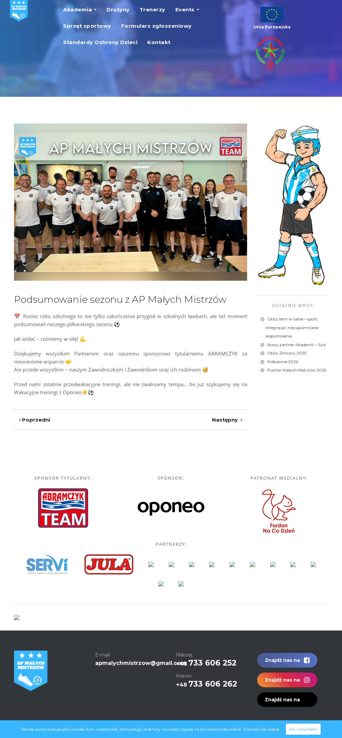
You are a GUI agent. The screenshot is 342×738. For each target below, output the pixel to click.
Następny (226, 420)
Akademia (77, 9)
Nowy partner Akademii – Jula (296, 344)
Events (185, 9)
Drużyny (118, 9)
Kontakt (159, 42)
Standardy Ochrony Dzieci (100, 42)
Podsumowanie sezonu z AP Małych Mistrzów (120, 299)
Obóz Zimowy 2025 (286, 352)
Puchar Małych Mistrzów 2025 (296, 370)
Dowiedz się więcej (261, 729)
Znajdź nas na (283, 660)
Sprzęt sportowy (87, 26)
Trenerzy (152, 9)
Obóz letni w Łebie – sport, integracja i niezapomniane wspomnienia (292, 327)
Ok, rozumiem (303, 729)
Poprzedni (35, 420)
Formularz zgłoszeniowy (156, 26)
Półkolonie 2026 (282, 361)
